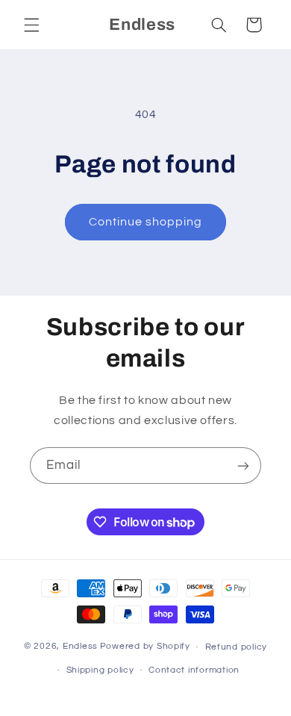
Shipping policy (100, 670)
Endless (80, 647)
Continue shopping (146, 222)
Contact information (194, 670)
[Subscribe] (243, 465)
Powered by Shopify (145, 647)
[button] (31, 24)
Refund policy (236, 647)
